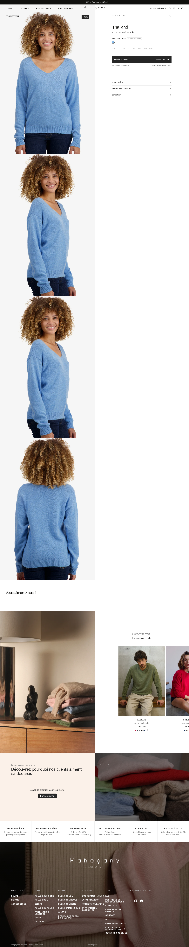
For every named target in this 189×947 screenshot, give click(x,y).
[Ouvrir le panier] (182, 8)
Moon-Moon (38, 945)
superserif (23, 945)
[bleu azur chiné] (113, 42)
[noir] (141, 730)
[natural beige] (187, 730)
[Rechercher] (170, 8)
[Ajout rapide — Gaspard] (161, 712)
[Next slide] (180, 688)
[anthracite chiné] (143, 730)
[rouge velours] (135, 730)
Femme (10, 8)
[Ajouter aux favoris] (170, 16)
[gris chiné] (139, 730)
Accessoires (43, 8)
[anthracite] (137, 730)
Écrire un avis (47, 796)
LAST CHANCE (65, 8)
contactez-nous (173, 835)
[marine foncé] (144, 730)
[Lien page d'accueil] (94, 8)
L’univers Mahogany (157, 8)
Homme (25, 8)
